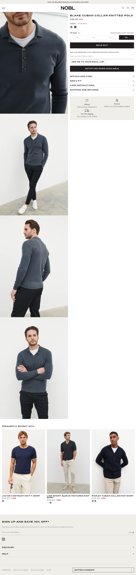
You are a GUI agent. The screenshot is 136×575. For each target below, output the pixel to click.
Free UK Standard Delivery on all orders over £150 (68, 2)
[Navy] (3, 501)
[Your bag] (133, 8)
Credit (49, 570)
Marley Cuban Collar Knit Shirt (113, 496)
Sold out (102, 45)
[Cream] (48, 503)
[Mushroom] (93, 501)
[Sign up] (131, 532)
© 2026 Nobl (6, 570)
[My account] (128, 8)
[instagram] (3, 539)
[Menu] (3, 8)
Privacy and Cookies (37, 570)
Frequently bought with (18, 426)
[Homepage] (68, 8)
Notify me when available (102, 68)
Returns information (117, 106)
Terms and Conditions (20, 570)
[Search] (123, 8)
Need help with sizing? (122, 33)
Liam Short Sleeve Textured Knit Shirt (68, 497)
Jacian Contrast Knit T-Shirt (21, 496)
